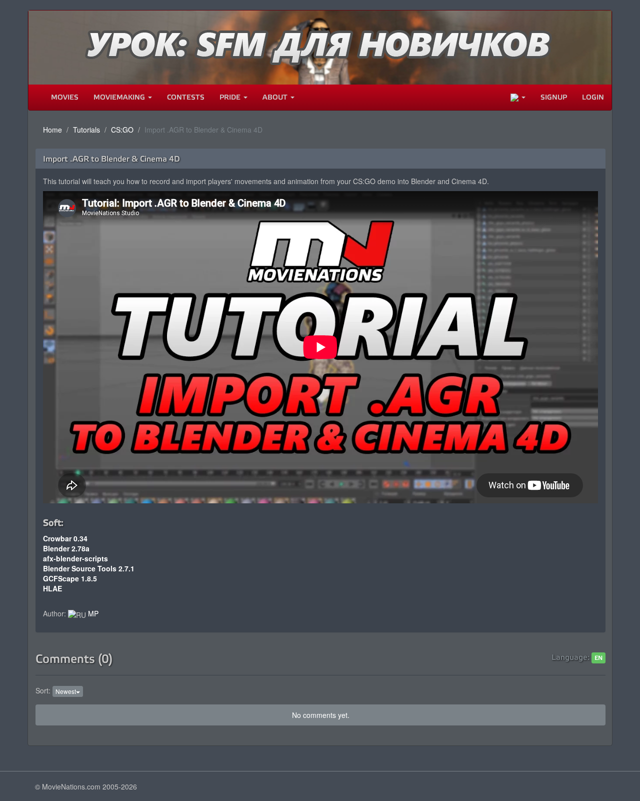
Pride (231, 97)
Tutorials (86, 130)
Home (52, 130)
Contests (185, 97)
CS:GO (122, 130)
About (276, 97)
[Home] (36, 97)
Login (593, 97)
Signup (553, 97)
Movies (64, 97)
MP (93, 613)
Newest (66, 691)
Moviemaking (120, 97)
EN (598, 657)
